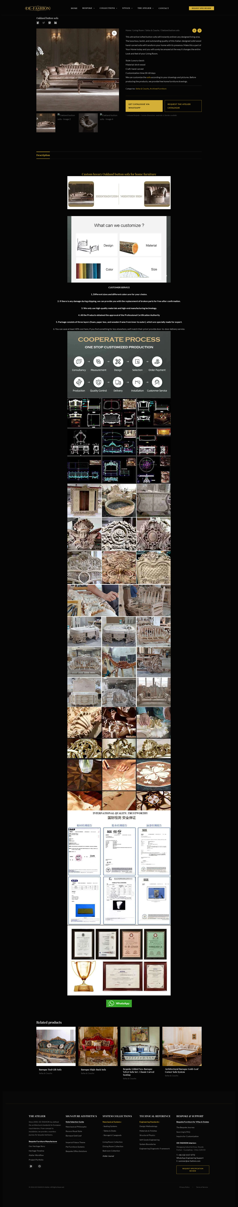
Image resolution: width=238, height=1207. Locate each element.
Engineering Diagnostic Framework (155, 1148)
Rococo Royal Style (74, 1131)
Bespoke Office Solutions (76, 1151)
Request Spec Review (201, 8)
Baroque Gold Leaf (74, 1135)
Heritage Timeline (36, 1151)
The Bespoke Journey (185, 1127)
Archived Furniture (158, 88)
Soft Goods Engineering (149, 1140)
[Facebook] (37, 22)
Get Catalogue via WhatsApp (139, 106)
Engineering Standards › (150, 1122)
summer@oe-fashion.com (189, 1161)
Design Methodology (148, 1126)
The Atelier (146, 8)
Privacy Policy (184, 1187)
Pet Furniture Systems (75, 1147)
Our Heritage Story (37, 1146)
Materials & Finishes (148, 1131)
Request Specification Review (192, 1170)
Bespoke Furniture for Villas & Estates (192, 1122)
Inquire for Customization (187, 1136)
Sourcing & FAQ (183, 1132)
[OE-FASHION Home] (37, 8)
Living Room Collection (113, 1142)
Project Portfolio (36, 1160)
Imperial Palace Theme (75, 1142)
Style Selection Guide (75, 1122)
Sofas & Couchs (152, 30)
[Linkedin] (55, 22)
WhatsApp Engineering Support (189, 1158)
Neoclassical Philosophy (76, 1126)
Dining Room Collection (113, 1146)
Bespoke (88, 8)
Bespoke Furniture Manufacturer (43, 1141)
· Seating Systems (110, 1126)
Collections (108, 8)
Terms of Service (202, 1187)
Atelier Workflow (36, 1155)
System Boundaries (148, 1144)
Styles (127, 8)
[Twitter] (43, 22)
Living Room (138, 30)
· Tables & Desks (109, 1131)
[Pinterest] (49, 22)
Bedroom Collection (111, 1151)
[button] (114, 33)
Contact (164, 8)
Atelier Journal (108, 1156)
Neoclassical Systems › (112, 1122)
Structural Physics (147, 1135)
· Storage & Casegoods (112, 1135)
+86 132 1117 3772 (186, 1155)
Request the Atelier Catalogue (179, 106)
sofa (149, 77)
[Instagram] (31, 1166)
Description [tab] (43, 155)
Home (74, 8)
